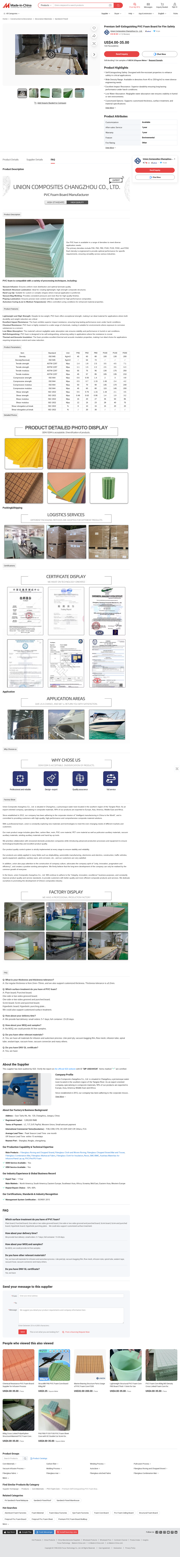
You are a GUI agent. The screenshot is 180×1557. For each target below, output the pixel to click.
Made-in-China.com (79, 1543)
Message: (13, 1310)
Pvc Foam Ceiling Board (123, 1513)
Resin (86, 1155)
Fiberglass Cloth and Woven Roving (70, 1152)
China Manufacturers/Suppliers (69, 1540)
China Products (49, 1540)
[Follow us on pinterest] (172, 1532)
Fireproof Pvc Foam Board (15, 1519)
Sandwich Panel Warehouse (68, 1500)
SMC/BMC (94, 1155)
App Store (9, 1532)
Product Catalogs (39, 1458)
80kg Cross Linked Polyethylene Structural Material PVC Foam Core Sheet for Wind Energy (17, 1436)
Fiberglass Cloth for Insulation (70, 1155)
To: (16, 1303)
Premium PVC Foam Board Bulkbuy (72, 1519)
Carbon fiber (51, 1463)
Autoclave (94, 1468)
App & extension (145, 13)
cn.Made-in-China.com (115, 1543)
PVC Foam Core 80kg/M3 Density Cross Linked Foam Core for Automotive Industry (159, 1386)
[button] (110, 5)
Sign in (174, 7)
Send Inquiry (122, 54)
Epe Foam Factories (80, 1513)
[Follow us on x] (160, 1532)
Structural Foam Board (148, 1513)
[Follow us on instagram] (164, 1532)
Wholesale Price (105, 1540)
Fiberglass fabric (9, 1473)
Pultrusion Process (141, 1463)
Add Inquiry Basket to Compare (51, 102)
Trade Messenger (44, 1532)
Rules (175, 13)
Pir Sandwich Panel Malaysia (16, 1500)
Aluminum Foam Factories (15, 1513)
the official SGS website (65, 1068)
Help (130, 13)
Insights (145, 1540)
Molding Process (53, 1468)
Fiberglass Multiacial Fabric (43, 1155)
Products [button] (45, 5)
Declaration (118, 1548)
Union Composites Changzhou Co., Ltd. (126, 31)
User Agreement (104, 1548)
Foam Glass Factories (58, 1513)
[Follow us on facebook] (156, 1532)
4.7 (146, 163)
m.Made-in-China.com (96, 1543)
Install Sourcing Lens (68, 1532)
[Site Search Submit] (118, 5)
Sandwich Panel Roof (42, 1500)
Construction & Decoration (21, 19)
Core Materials (8, 1463)
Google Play (25, 1532)
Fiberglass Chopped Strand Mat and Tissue (106, 1152)
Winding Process (97, 1463)
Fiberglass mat (52, 1473)
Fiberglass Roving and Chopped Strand (37, 1152)
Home (5, 19)
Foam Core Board (101, 1513)
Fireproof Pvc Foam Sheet (42, 1519)
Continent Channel (120, 1540)
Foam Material (38, 1513)
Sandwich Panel (61, 19)
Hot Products (36, 1540)
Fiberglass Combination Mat (18, 1155)
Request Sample (156, 60)
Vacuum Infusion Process (13, 1468)
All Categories (11, 13)
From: (14, 1296)
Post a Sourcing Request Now (76, 1332)
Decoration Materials (43, 19)
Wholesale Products (90, 1540)
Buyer (117, 13)
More (5, 1524)
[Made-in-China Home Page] (17, 5)
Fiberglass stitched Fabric (100, 1473)
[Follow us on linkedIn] (176, 1532)
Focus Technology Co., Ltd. (71, 1548)
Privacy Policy (130, 1548)
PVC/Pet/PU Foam (33, 1158)
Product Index (135, 1540)
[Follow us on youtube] (168, 1532)
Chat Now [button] (161, 54)
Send (23, 1332)
